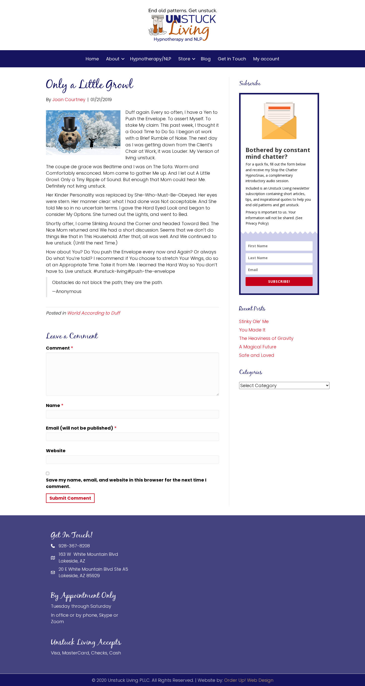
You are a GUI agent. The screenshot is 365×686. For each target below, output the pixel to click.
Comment (59, 348)
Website (56, 450)
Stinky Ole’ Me (254, 321)
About (112, 59)
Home (92, 59)
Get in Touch (232, 59)
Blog (206, 59)
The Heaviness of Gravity (266, 338)
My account (266, 59)
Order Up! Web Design (248, 680)
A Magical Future (257, 347)
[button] (122, 59)
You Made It (252, 330)
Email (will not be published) (81, 428)
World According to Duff (93, 313)
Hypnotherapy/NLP (150, 59)
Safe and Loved (256, 355)
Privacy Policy (256, 223)
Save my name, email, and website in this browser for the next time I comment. (126, 483)
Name (55, 405)
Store (184, 59)
